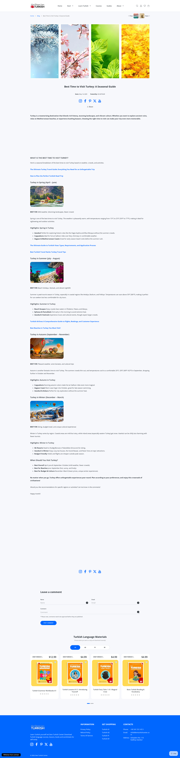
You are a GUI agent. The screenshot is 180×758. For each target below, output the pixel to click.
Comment (43, 609)
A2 (85, 647)
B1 (105, 647)
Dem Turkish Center (41, 755)
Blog (38, 16)
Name (42, 599)
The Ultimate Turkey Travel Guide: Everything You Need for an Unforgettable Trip (62, 169)
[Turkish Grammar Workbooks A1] (44, 673)
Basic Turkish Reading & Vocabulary (135, 690)
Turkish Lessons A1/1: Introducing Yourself (74, 690)
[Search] (137, 6)
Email (93, 599)
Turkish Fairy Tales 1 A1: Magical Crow (105, 690)
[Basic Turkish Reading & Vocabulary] (135, 673)
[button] (88, 703)
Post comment (48, 623)
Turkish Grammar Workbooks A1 (44, 690)
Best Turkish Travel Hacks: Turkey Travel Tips (48, 252)
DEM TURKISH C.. (37, 657)
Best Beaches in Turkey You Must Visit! (45, 328)
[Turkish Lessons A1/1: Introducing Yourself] (75, 673)
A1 (75, 647)
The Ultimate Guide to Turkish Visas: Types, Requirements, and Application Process (63, 245)
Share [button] (91, 107)
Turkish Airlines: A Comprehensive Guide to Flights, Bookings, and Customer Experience (64, 321)
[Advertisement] (90, 138)
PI (95, 647)
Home (32, 16)
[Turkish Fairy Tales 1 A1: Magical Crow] (105, 673)
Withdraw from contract (11, 755)
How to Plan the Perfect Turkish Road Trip (46, 176)
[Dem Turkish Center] (37, 6)
